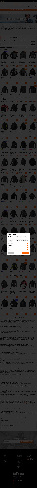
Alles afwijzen (11, 252)
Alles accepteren (25, 252)
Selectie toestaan (18, 252)
